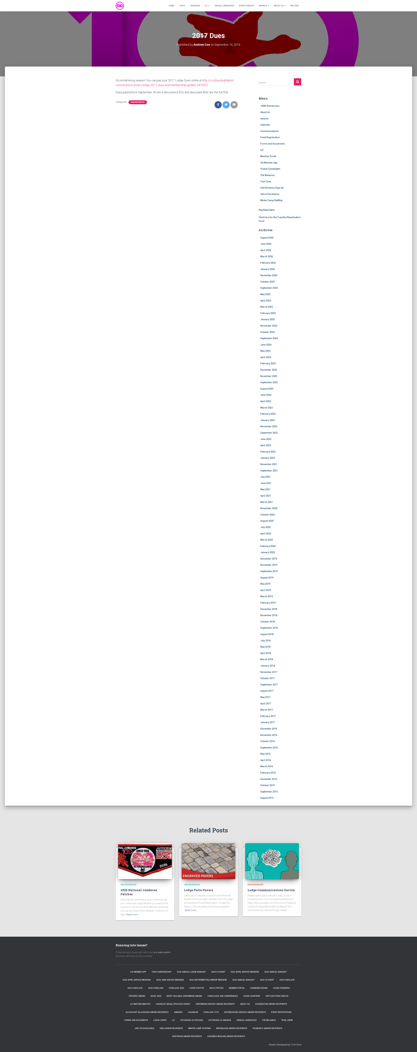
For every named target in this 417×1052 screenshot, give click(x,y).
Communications (269, 131)
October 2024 (267, 332)
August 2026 (266, 237)
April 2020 (265, 533)
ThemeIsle (296, 1044)
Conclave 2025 (176, 988)
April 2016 (265, 760)
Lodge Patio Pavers (198, 890)
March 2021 (266, 502)
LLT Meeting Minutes (140, 1004)
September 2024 (269, 338)
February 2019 (268, 602)
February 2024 (268, 363)
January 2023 (267, 420)
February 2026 (268, 262)
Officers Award (137, 996)
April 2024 (265, 357)
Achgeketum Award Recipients (271, 1004)
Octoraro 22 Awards (219, 1020)
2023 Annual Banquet (275, 972)
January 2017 (267, 722)
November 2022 (268, 426)
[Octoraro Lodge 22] (119, 6)
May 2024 (265, 351)
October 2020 (267, 514)
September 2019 (269, 571)
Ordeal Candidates (224, 6)
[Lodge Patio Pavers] (208, 861)
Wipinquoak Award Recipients (231, 1028)
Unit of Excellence (269, 194)
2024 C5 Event (267, 980)
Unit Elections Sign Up (271, 187)
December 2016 (268, 728)
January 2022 (267, 458)
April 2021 (265, 495)
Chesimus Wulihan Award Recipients (226, 1036)
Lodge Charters (251, 996)
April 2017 (265, 703)
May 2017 (265, 697)
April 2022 (265, 445)
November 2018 (268, 615)
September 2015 (269, 791)
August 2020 (266, 521)
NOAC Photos (216, 988)
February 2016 (268, 772)
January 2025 (267, 319)
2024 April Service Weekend (136, 980)
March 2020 (266, 539)
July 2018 (265, 640)
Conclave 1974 (211, 1012)
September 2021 (269, 470)
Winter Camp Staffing (271, 200)
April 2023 (265, 401)
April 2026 (265, 250)
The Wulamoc (267, 175)
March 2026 (266, 256)
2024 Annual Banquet (243, 980)
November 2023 (268, 376)
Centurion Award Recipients (187, 1036)
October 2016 (267, 741)
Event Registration (270, 137)
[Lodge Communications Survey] (272, 861)
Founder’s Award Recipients (267, 1028)
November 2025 (268, 275)
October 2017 (267, 678)
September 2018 (269, 628)
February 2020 (268, 546)
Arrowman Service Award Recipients (215, 1004)
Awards (263, 6)
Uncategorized (138, 102)
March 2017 (266, 709)
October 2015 (267, 785)
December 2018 (268, 609)
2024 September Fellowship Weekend (208, 980)
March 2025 (266, 307)
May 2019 (265, 584)
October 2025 (267, 281)
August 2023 (266, 388)
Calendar (195, 6)
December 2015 (268, 779)
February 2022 (268, 451)
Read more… (133, 914)
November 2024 (268, 325)
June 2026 (265, 244)
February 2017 (268, 716)
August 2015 (266, 798)
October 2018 (267, 621)
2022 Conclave (135, 988)
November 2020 (268, 508)
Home (171, 6)
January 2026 (267, 269)
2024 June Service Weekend (170, 980)
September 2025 (269, 288)
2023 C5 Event (218, 972)
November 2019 (268, 565)
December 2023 (268, 370)
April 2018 (265, 653)
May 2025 (265, 294)
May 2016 (265, 754)
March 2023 (266, 407)
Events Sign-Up (246, 6)
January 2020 (267, 552)
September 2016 (269, 747)
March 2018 (266, 659)
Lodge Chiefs (160, 1020)
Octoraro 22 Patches (191, 1020)
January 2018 (267, 665)
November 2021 (268, 464)
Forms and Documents (272, 143)
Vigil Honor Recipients (171, 1028)
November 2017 (268, 672)
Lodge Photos (196, 988)
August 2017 (266, 691)
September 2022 (269, 432)
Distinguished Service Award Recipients (245, 1012)
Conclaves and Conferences (223, 996)
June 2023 (265, 395)
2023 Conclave (287, 980)
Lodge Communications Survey (271, 890)
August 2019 (266, 577)
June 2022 (265, 439)
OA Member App (268, 162)
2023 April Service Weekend (245, 972)
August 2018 (266, 634)
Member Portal (268, 156)
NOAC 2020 (156, 996)
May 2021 (265, 489)
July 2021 (265, 477)
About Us (279, 6)
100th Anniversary (270, 106)
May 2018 (265, 646)
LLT (206, 6)
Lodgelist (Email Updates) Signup (173, 1004)
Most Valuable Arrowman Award (184, 996)
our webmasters (162, 952)
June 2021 (265, 483)
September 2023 (269, 382)
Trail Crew (265, 181)
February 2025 (268, 313)
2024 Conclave (155, 988)
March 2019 (266, 596)
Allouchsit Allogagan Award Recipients (147, 1012)
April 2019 (265, 590)
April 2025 (265, 300)
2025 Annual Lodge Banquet (191, 972)
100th (182, 6)
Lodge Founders (281, 988)
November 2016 (268, 735)
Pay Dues (294, 6)
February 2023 (268, 414)
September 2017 (269, 684)
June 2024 (265, 344)
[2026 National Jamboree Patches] (145, 861)
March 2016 (266, 766)
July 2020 (265, 527)
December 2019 (268, 558)
